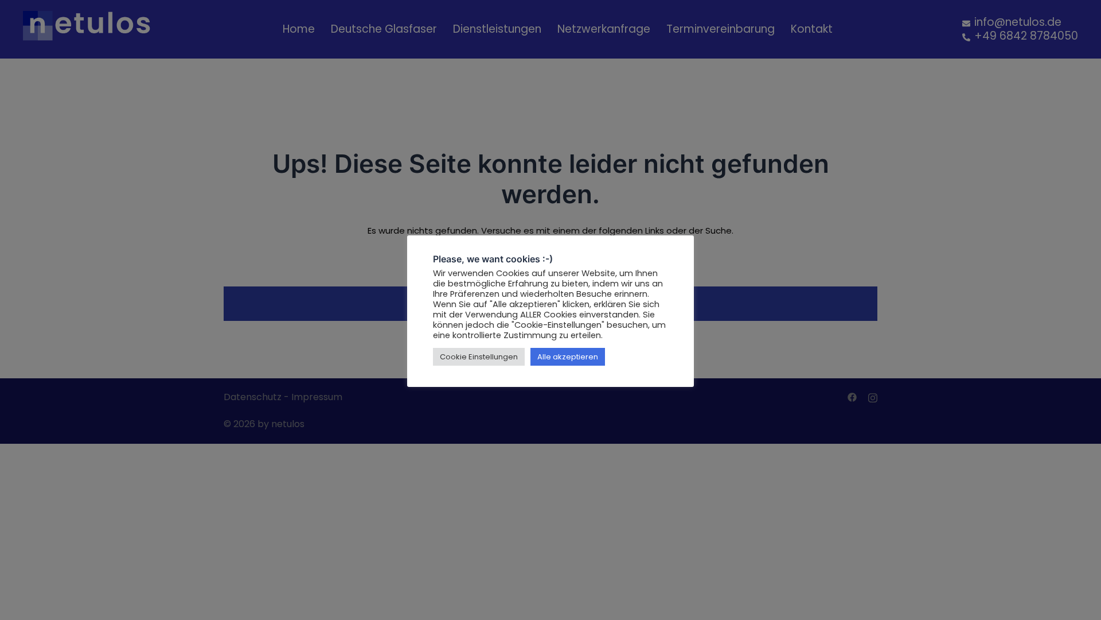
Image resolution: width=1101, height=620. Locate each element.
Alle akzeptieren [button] (567, 356)
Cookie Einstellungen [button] (479, 356)
